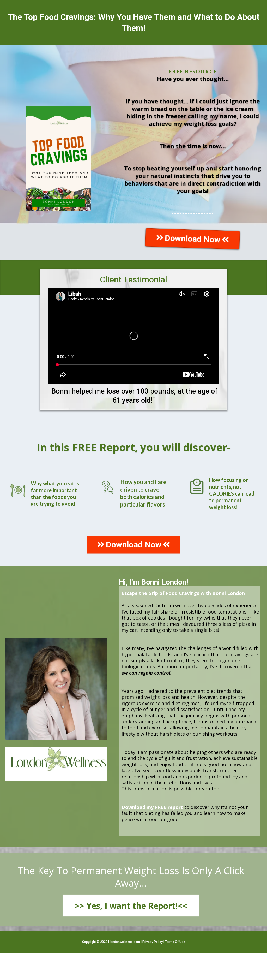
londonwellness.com (125, 942)
